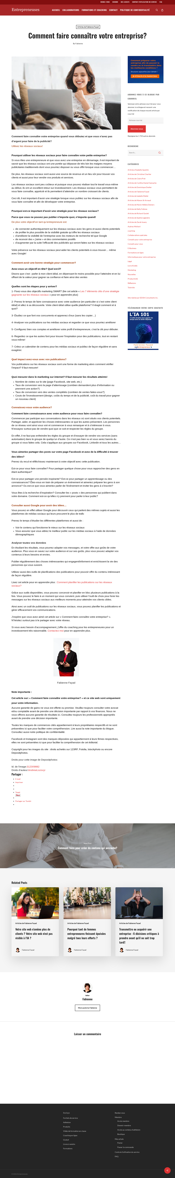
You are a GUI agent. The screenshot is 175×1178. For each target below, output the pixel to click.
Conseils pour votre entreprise (140, 239)
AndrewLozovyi (36, 770)
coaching (131, 231)
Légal (130, 261)
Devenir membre (124, 1125)
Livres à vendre (69, 1144)
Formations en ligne (135, 253)
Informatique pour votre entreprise (142, 257)
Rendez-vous (120, 1113)
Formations (67, 1148)
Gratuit (66, 1140)
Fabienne (79, 43)
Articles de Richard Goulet (138, 213)
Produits (66, 1127)
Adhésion (67, 1122)
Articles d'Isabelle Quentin (138, 170)
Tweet (17, 792)
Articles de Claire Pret (136, 178)
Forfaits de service (70, 1118)
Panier (120, 1143)
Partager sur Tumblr (23, 801)
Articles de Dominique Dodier (140, 187)
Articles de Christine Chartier (139, 174)
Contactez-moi (56, 630)
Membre (118, 1117)
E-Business (132, 248)
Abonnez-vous (137, 129)
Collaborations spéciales (137, 235)
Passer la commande (125, 1147)
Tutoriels (131, 287)
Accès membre (123, 1121)
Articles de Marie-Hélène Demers (141, 205)
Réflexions (132, 283)
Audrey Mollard (134, 226)
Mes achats (119, 1139)
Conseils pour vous (135, 244)
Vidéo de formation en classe (74, 1131)
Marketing (132, 270)
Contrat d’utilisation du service (127, 1152)
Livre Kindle (132, 266)
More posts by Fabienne (87, 1008)
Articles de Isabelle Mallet (138, 196)
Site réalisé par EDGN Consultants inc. (143, 298)
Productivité (133, 279)
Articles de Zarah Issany (137, 222)
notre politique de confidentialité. (47, 732)
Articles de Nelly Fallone (137, 209)
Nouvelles (132, 274)
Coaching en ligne (70, 1135)
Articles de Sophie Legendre (139, 218)
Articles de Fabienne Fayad (88, 27)
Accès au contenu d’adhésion (128, 1130)
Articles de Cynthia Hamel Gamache (142, 183)
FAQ (116, 1156)
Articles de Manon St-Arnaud (139, 200)
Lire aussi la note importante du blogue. (92, 728)
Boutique (121, 1134)
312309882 (33, 766)
